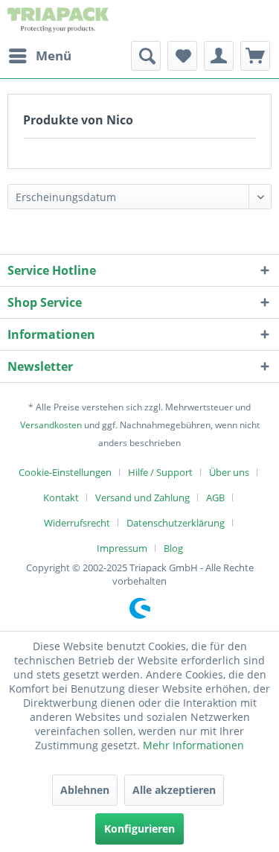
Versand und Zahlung (142, 497)
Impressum (122, 548)
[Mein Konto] (219, 56)
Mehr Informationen (193, 745)
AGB (215, 497)
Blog (173, 548)
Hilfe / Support (160, 472)
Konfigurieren (139, 828)
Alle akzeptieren (174, 790)
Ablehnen (84, 790)
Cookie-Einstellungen (65, 472)
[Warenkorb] (255, 56)
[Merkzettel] (182, 56)
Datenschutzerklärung (175, 523)
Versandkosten (51, 425)
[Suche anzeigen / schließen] (146, 56)
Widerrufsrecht (77, 523)
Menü (53, 55)
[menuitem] (39, 56)
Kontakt (61, 497)
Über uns (229, 472)
